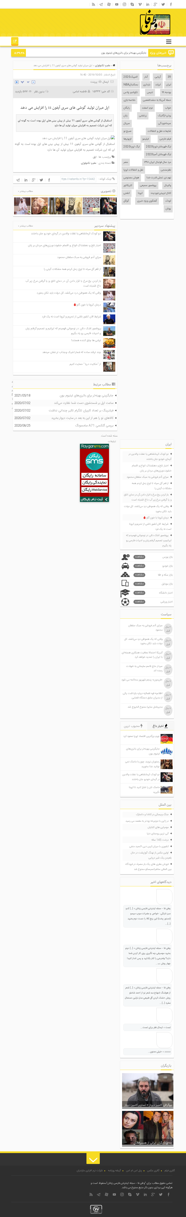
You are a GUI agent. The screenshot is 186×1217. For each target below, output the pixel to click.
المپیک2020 (131, 77)
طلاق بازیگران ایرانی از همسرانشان (152, 1142)
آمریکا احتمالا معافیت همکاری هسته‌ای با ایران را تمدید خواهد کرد (142, 655)
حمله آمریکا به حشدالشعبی (157, 100)
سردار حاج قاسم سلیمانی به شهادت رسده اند (144, 668)
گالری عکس (153, 1171)
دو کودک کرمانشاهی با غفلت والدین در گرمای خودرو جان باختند (66, 233)
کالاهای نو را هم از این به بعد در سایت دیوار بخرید (82, 418)
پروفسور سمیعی (148, 185)
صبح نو (127, 131)
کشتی (127, 193)
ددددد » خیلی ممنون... (159, 1052)
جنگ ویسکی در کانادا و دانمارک (152, 814)
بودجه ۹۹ (166, 92)
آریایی (158, 77)
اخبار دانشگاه (154, 593)
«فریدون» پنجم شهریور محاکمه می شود (142, 680)
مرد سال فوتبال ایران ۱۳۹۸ (157, 162)
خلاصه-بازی (129, 100)
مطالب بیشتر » (25, 191)
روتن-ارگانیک (164, 116)
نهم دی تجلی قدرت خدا (159, 178)
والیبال (167, 185)
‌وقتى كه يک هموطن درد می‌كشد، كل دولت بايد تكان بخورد (69, 293)
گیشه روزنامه (114, 1171)
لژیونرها (127, 139)
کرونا (140, 193)
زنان (125, 116)
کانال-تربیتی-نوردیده (161, 193)
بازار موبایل (154, 584)
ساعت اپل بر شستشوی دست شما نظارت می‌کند (83, 403)
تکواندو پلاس (131, 92)
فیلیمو (145, 139)
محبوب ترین (132, 726)
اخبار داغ (158, 726)
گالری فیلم (170, 1171)
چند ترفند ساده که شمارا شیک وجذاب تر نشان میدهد (71, 352)
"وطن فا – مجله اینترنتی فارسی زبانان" (126, 1183)
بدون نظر (39, 91)
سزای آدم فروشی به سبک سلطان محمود (79, 257)
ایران (168, 85)
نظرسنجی (166, 170)
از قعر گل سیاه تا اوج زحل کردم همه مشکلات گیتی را (72, 269)
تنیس (150, 92)
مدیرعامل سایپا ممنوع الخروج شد (145, 707)
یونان (168, 209)
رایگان (127, 108)
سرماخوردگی (164, 123)
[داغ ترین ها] (14, 42)
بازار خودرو (154, 566)
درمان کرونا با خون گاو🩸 (87, 305)
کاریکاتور (128, 185)
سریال (127, 123)
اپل (94, 157)
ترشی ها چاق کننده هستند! (86, 340)
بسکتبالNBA (131, 85)
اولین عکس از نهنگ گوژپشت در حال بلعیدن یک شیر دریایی (151, 855)
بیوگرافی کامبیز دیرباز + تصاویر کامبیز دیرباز (148, 1105)
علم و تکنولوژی (102, 65)
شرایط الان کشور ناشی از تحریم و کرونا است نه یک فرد (71, 316)
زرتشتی (143, 116)
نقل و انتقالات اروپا (133, 170)
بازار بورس (154, 557)
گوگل (126, 201)
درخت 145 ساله (160, 840)
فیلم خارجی (165, 139)
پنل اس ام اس (134, 1171)
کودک (168, 201)
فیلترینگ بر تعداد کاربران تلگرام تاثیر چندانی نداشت (81, 410)
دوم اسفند (147, 108)
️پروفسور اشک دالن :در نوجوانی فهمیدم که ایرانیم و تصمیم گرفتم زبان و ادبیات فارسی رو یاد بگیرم (148, 540)
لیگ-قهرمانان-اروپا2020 (158, 147)
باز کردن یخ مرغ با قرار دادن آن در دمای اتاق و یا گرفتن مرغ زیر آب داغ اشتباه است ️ (147, 497)
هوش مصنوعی (131, 178)
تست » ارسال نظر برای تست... (155, 1028)
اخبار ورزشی (154, 602)
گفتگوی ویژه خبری (147, 201)
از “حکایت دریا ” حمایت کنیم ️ (85, 364)
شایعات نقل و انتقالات (159, 131)
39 (169, 77)
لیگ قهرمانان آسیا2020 (158, 154)
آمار (146, 77)
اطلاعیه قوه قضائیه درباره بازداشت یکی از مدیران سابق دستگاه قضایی (143, 695)
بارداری (146, 85)
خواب (168, 108)
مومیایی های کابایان (158, 827)
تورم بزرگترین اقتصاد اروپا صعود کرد (141, 736)
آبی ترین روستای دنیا (158, 834)
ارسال (106, 81)
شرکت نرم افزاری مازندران (90, 1171)
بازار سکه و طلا (154, 575)
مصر (126, 162)
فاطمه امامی (80, 91)
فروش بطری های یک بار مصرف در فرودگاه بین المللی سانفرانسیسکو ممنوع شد (148, 867)
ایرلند (158, 85)
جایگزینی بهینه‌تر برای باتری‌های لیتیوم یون (123, 53)
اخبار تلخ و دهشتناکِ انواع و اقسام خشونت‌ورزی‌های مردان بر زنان (64, 245)
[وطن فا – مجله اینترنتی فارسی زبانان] (138, 36)
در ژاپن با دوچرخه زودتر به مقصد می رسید (147, 821)
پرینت (94, 81)
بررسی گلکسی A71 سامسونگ (94, 425)
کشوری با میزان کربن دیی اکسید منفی (149, 846)
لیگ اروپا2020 (132, 147)
